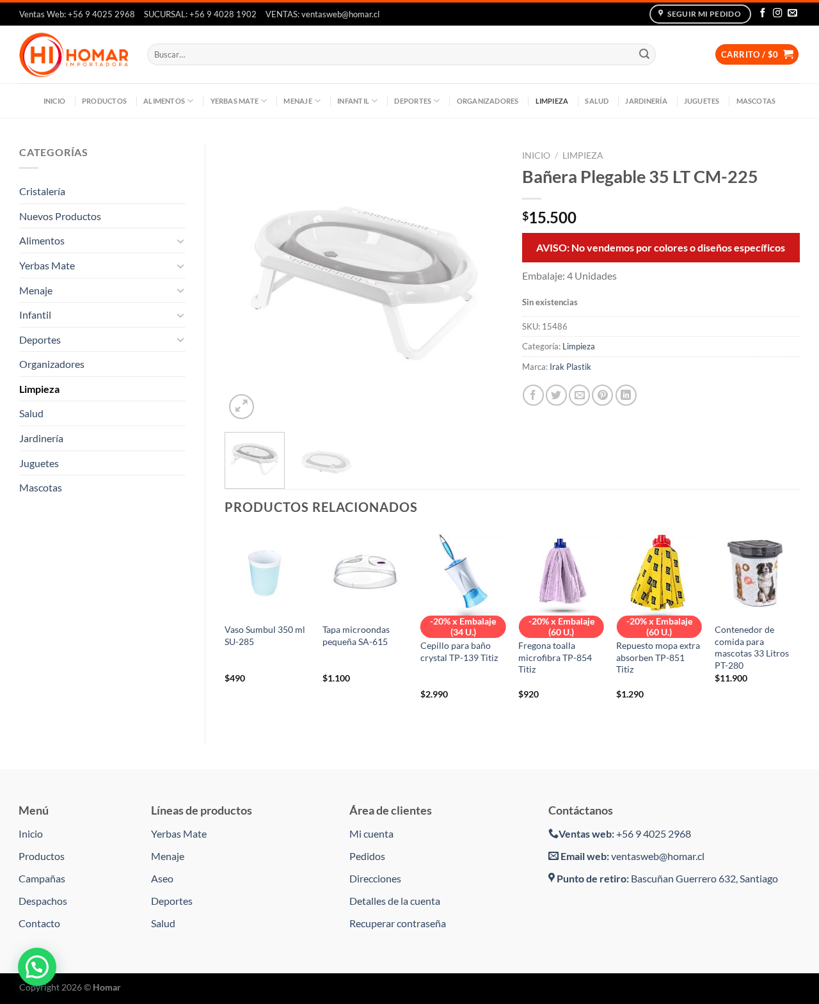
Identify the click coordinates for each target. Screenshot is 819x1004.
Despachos (43, 901)
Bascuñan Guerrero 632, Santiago (667, 878)
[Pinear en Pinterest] (602, 395)
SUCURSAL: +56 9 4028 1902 (200, 14)
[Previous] (246, 283)
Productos (104, 101)
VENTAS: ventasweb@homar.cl (322, 14)
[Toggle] (180, 240)
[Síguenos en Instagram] (777, 13)
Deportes (412, 101)
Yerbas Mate (234, 101)
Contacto (39, 923)
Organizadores (488, 101)
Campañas (42, 878)
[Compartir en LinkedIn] (626, 395)
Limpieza (552, 101)
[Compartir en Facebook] (533, 395)
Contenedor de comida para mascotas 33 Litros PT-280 (752, 647)
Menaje (297, 101)
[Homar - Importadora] (73, 54)
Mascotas (756, 101)
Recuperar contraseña (397, 923)
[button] (37, 967)
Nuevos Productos (60, 216)
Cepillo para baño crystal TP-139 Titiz (459, 651)
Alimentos (164, 101)
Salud (596, 101)
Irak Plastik (570, 367)
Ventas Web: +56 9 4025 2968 (77, 14)
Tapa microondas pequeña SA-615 (356, 635)
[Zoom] (241, 406)
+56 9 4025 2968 (625, 833)
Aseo (162, 878)
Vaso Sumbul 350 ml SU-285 (265, 635)
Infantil (353, 101)
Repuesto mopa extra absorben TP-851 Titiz (658, 657)
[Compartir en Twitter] (556, 395)
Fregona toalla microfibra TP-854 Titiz (555, 657)
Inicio (54, 101)
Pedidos (367, 856)
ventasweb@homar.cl (632, 856)
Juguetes (702, 101)
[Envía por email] (579, 395)
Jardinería (646, 101)
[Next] (481, 283)
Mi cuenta (371, 833)
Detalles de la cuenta (394, 901)
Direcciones (375, 878)
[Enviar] (644, 54)
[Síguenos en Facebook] (762, 13)
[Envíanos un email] (792, 13)
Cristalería (42, 191)
